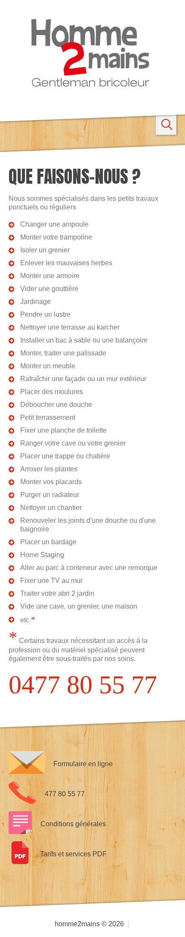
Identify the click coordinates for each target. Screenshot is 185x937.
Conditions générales (73, 824)
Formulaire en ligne (83, 763)
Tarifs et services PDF (73, 854)
